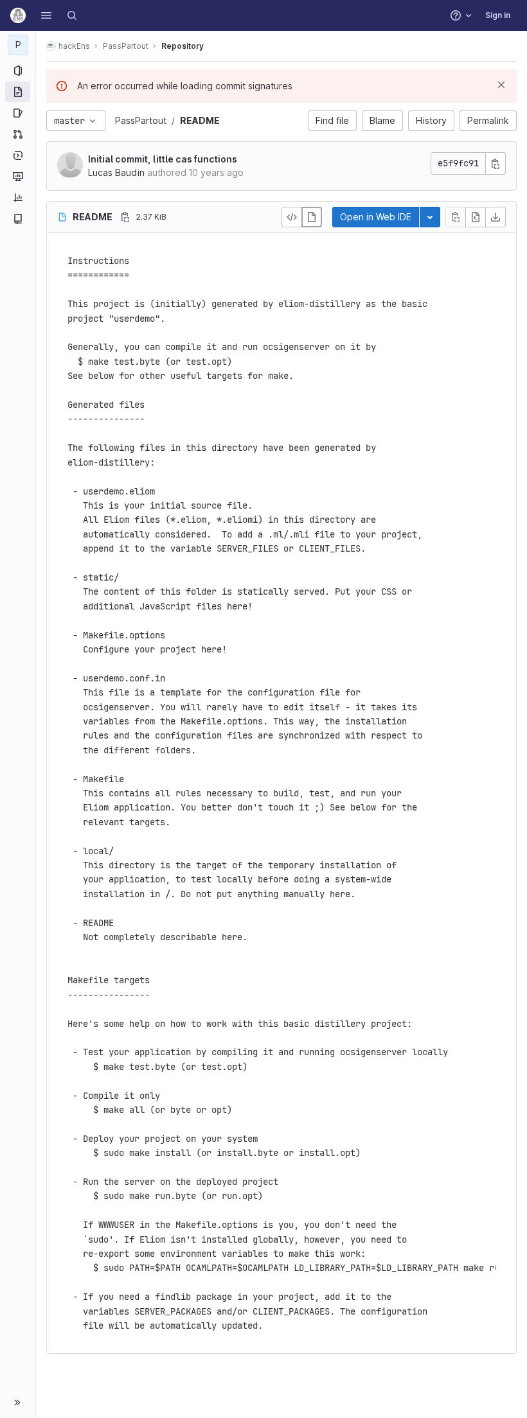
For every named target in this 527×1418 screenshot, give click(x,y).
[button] (46, 15)
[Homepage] (18, 15)
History (431, 120)
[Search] (72, 15)
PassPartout (140, 120)
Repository (182, 46)
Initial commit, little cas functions (162, 158)
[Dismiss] (501, 84)
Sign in (497, 15)
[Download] (495, 217)
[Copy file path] (125, 217)
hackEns (74, 46)
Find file (332, 120)
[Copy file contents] (455, 217)
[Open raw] (475, 217)
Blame (382, 120)
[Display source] (291, 217)
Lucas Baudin (116, 172)
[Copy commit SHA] (495, 163)
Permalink (488, 120)
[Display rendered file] (311, 217)
